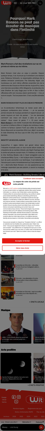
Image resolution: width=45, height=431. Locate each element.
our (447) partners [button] (13, 188)
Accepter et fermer (22, 241)
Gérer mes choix (22, 248)
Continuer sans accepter (33, 178)
